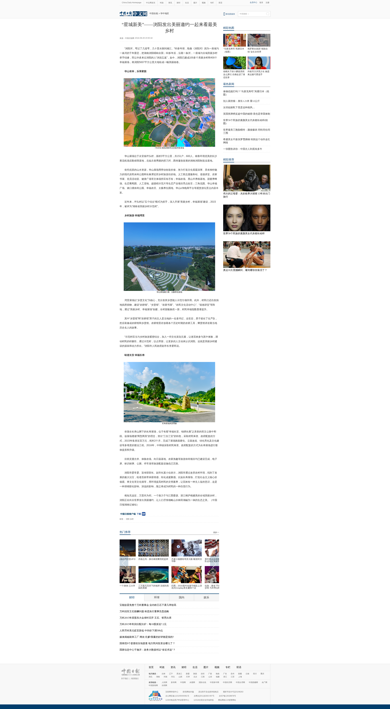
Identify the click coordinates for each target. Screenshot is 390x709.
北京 (195, 677)
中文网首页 (150, 3)
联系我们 (135, 678)
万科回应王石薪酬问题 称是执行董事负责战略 (144, 611)
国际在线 (202, 682)
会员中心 (253, 2)
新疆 (188, 674)
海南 (217, 674)
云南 (247, 674)
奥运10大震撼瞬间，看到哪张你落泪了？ (245, 270)
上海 (240, 677)
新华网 (173, 682)
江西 (203, 677)
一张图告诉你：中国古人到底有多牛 (242, 149)
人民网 (164, 682)
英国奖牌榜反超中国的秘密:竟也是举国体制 (246, 113)
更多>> (216, 532)
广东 (225, 674)
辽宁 (171, 674)
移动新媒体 (230, 14)
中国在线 (153, 13)
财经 (178, 3)
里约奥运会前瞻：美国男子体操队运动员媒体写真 (136, 560)
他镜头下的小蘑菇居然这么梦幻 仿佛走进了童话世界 (234, 74)
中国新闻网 (153, 685)
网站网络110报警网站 (227, 700)
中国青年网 (214, 682)
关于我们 (124, 678)
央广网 (264, 682)
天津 (188, 677)
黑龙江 (179, 674)
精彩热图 (228, 27)
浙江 (225, 677)
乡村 (132, 519)
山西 (180, 677)
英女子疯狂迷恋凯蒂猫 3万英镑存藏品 (202, 587)
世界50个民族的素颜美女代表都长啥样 (244, 233)
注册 (267, 3)
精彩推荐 (228, 159)
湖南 (158, 677)
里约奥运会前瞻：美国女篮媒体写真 (169, 587)
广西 (210, 674)
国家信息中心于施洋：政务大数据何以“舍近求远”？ (147, 649)
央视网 (192, 682)
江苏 (232, 677)
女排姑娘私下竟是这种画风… (239, 107)
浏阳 (127, 519)
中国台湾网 (240, 682)
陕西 (195, 674)
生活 (187, 3)
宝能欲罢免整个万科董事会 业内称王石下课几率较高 (148, 605)
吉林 (163, 674)
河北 (173, 677)
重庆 (262, 674)
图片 (195, 3)
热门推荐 (125, 532)
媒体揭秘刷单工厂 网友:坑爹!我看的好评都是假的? (147, 637)
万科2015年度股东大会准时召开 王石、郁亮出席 (145, 617)
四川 (255, 674)
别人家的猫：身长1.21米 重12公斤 (241, 101)
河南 (165, 677)
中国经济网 (227, 682)
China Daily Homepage (131, 3)
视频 (204, 3)
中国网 (183, 682)
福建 (218, 677)
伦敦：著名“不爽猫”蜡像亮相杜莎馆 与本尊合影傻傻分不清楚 (135, 587)
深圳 (202, 674)
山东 (210, 677)
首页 (151, 667)
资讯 (170, 3)
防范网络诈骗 (188, 692)
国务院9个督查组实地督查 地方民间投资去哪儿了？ (147, 643)
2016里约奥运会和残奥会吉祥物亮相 (169, 560)
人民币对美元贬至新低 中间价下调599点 (141, 630)
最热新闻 (228, 84)
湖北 (150, 677)
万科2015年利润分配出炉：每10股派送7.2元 (143, 624)
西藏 (240, 674)
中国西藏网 (253, 682)
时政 (162, 3)
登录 (261, 3)
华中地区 (164, 13)
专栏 (212, 3)
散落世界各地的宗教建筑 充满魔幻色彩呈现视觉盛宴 (202, 560)
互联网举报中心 (171, 692)
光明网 (164, 685)
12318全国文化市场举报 (204, 700)
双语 (220, 3)
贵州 (232, 674)
